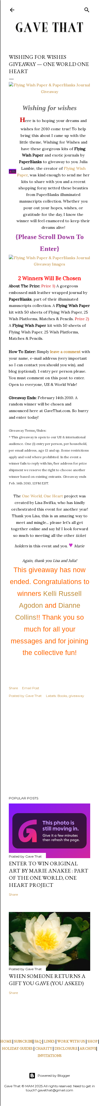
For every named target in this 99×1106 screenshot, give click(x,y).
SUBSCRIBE (23, 1041)
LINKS (49, 1041)
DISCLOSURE (65, 1048)
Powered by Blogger (54, 1075)
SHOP (92, 1041)
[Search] (87, 8)
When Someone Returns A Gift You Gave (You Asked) (47, 979)
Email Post (30, 688)
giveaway (76, 696)
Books (62, 696)
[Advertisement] (49, 747)
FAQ (38, 1041)
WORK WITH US (71, 1041)
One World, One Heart (42, 496)
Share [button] (13, 688)
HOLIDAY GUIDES (17, 1048)
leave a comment (65, 351)
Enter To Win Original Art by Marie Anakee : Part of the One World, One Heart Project (48, 874)
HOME (6, 1041)
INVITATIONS (50, 1055)
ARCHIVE (88, 1048)
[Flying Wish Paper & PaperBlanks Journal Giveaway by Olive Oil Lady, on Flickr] (49, 91)
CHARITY (43, 1048)
